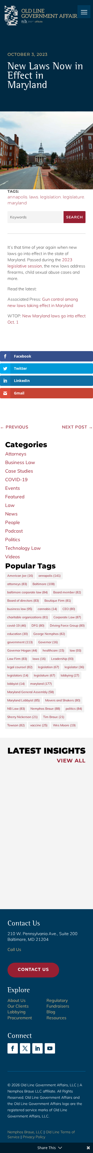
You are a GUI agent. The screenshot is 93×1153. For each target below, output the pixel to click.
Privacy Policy (34, 1137)
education (17, 634)
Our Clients (18, 1006)
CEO (69, 609)
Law (10, 505)
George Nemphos (49, 634)
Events (12, 488)
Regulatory (57, 1000)
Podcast (14, 531)
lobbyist (16, 684)
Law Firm (17, 659)
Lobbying (16, 1011)
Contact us (33, 970)
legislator (74, 667)
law (75, 650)
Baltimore (44, 584)
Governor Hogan (22, 650)
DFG (38, 625)
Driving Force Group (67, 625)
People (12, 522)
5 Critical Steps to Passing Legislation (33, 882)
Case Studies (19, 471)
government (20, 642)
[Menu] (84, 11)
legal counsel (20, 667)
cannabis (47, 609)
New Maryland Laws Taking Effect (34, 844)
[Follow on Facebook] (12, 1048)
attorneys (17, 584)
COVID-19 (16, 479)
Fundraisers (58, 1006)
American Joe (20, 576)
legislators (17, 675)
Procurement (19, 1017)
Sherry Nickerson (22, 717)
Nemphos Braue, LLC (25, 1132)
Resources (56, 1017)
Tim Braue (53, 717)
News (11, 514)
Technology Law (23, 548)
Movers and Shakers (62, 700)
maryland (17, 202)
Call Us (14, 949)
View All (71, 761)
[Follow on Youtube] (50, 1048)
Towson (16, 725)
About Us (16, 1000)
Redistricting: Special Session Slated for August (31, 804)
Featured (15, 497)
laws (33, 197)
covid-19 (16, 625)
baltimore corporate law (27, 592)
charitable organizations (27, 617)
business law (19, 609)
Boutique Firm (57, 600)
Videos (12, 557)
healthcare (53, 650)
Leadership (62, 659)
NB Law (16, 708)
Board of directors (23, 600)
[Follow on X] (25, 1048)
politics (74, 708)
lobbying (70, 675)
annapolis (17, 197)
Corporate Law (67, 617)
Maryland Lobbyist (23, 700)
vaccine (39, 725)
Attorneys (15, 454)
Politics (12, 539)
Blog (51, 1011)
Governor (48, 642)
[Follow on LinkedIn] (37, 1048)
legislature (73, 197)
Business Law (20, 462)
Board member (67, 592)
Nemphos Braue (45, 708)
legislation (50, 197)
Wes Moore (64, 725)
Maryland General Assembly (30, 692)
